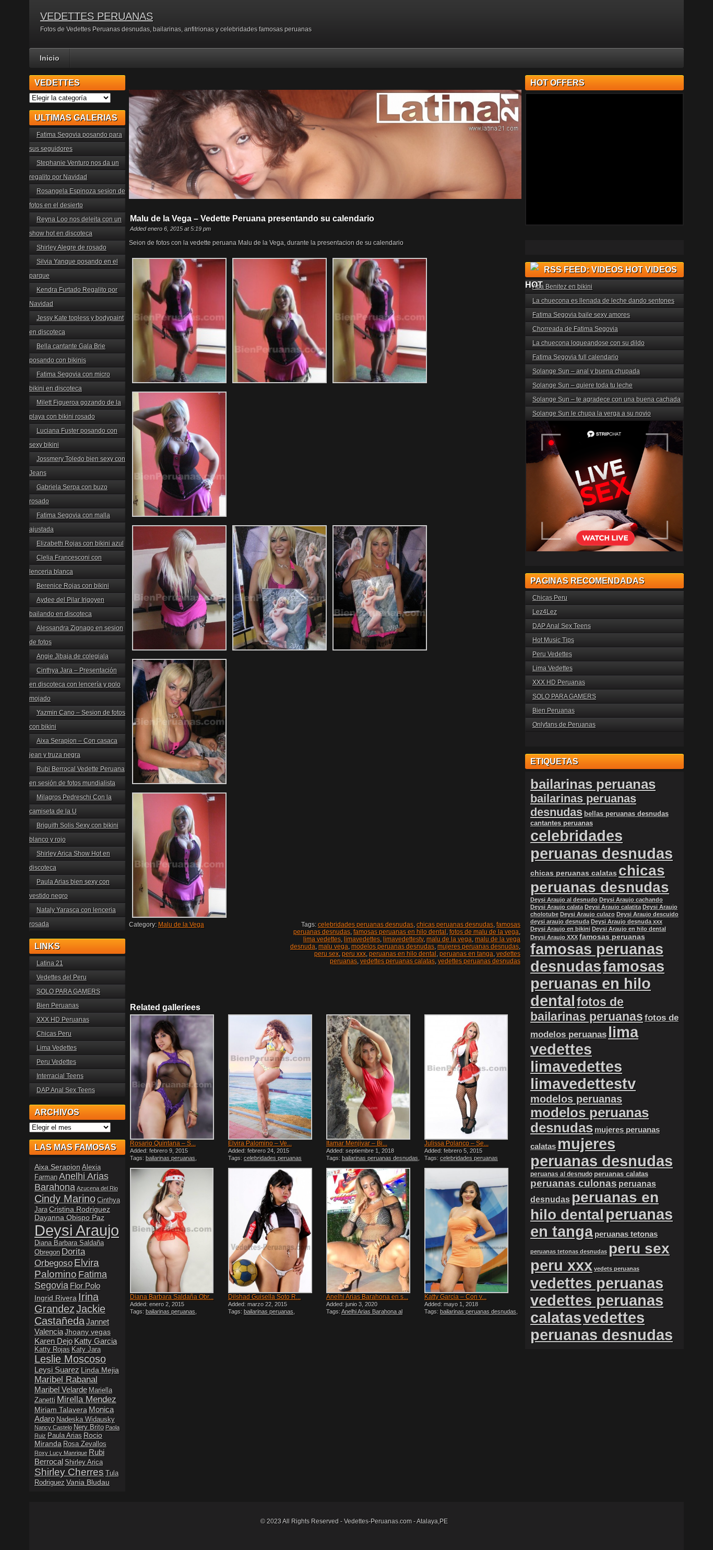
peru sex (326, 953)
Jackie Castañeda (69, 1315)
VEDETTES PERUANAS (96, 16)
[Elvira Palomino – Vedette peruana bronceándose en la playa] (276, 1077)
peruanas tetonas (626, 1233)
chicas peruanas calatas (573, 873)
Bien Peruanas (58, 1005)
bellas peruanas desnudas (626, 814)
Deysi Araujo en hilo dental (629, 929)
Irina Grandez (66, 1303)
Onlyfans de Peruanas (564, 724)
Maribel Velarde (60, 1389)
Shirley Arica (84, 1462)
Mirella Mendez (86, 1399)
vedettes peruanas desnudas (479, 961)
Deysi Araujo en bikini (560, 929)
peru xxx (354, 953)
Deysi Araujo (76, 1230)
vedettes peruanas (596, 1283)
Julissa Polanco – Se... (456, 1143)
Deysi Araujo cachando (631, 899)
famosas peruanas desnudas (596, 958)
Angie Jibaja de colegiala (73, 656)
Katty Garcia (95, 1340)
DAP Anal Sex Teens (66, 1090)
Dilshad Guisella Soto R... (264, 1296)
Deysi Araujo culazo (587, 914)
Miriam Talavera (60, 1409)
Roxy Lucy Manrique (60, 1453)
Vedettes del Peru (62, 977)
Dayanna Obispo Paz (69, 1217)
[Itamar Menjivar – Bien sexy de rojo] (374, 1077)
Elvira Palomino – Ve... (260, 1143)
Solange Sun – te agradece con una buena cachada (606, 399)
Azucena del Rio (97, 1188)
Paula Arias (64, 1435)
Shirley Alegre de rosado (71, 247)
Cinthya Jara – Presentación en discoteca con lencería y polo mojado (75, 684)
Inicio (50, 58)
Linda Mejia (100, 1370)
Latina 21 (50, 963)
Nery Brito (89, 1427)
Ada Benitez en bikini (562, 286)
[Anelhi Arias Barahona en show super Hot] (374, 1230)
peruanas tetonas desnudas (568, 1251)
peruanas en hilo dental (402, 953)
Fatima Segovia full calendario (575, 357)
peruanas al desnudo (561, 1174)
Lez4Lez (544, 612)
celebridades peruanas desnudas (365, 924)
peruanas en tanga (466, 953)
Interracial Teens (60, 1076)
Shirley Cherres (69, 1471)
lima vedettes (322, 939)
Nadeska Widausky (85, 1419)
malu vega (333, 946)
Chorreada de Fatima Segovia (575, 329)
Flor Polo (85, 1285)
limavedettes (362, 939)
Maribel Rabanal (66, 1380)
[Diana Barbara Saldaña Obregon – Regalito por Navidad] (178, 1230)
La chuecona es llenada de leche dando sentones (603, 300)
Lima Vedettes (57, 1047)
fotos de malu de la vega (484, 932)
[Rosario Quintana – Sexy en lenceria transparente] (178, 1077)
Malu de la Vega (181, 924)
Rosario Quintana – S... (163, 1143)
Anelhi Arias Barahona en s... (367, 1296)
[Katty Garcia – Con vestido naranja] (472, 1230)
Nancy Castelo (53, 1427)
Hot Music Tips (553, 640)
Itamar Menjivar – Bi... (356, 1143)
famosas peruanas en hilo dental (399, 932)
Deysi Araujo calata (556, 907)
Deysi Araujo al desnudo (564, 899)
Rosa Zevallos (84, 1444)
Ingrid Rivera (55, 1298)
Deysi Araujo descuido (647, 914)
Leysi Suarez (56, 1369)
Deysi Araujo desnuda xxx (626, 921)
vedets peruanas (616, 1268)
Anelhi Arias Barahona (71, 1181)
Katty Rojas (52, 1349)
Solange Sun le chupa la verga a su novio (591, 413)
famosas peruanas (612, 936)
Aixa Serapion (57, 1167)
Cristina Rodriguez (79, 1209)
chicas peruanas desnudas (455, 924)
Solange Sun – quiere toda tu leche (582, 385)
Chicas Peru (54, 1033)
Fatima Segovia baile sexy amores (581, 314)
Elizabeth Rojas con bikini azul (80, 543)
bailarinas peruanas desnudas (380, 1158)
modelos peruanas (576, 1099)
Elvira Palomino (66, 1268)
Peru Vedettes (56, 1062)
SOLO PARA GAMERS (68, 991)
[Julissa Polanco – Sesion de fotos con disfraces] (472, 1077)
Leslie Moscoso (70, 1359)
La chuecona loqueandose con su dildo (588, 343)
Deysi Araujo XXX (554, 937)
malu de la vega (449, 939)
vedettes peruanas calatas (397, 961)
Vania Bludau (88, 1482)
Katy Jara (86, 1349)
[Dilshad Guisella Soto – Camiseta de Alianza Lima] (276, 1230)
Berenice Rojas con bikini (73, 585)
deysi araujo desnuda (559, 921)
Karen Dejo (53, 1340)
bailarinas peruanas (170, 1158)
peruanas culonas (573, 1183)
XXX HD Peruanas (63, 1019)
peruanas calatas (621, 1174)
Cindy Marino (65, 1198)
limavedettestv (403, 939)
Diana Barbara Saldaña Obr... (171, 1296)
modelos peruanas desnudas (392, 946)
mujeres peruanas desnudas (478, 946)
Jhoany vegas (88, 1332)
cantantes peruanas (561, 823)
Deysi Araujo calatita (613, 907)
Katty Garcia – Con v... (455, 1296)
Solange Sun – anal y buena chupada (586, 371)
